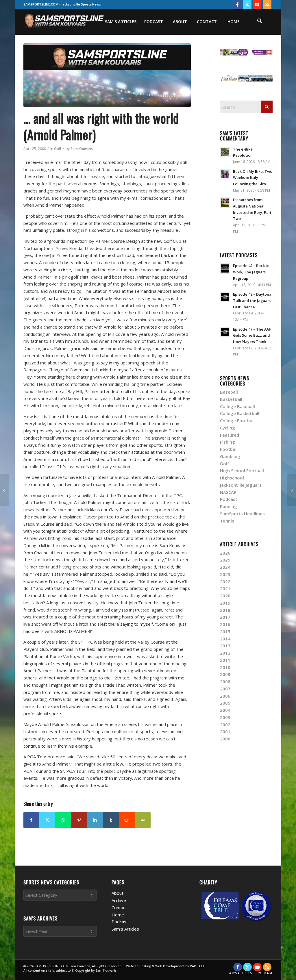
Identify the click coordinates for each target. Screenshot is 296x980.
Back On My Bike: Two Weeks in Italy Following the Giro (252, 177)
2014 (225, 639)
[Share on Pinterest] (79, 820)
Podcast (228, 499)
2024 (225, 567)
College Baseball (237, 406)
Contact (119, 907)
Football (229, 449)
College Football (237, 420)
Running (228, 506)
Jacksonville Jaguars (241, 485)
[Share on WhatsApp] (63, 820)
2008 (225, 681)
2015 (225, 631)
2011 (225, 660)
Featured (229, 435)
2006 (225, 696)
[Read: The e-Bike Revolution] (225, 152)
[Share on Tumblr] (111, 820)
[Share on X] (47, 820)
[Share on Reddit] (127, 820)
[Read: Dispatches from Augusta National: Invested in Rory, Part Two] (225, 202)
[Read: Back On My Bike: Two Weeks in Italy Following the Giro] (225, 174)
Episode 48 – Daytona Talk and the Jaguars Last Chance (252, 300)
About (117, 893)
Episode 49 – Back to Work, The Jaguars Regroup (251, 272)
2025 (225, 560)
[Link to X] (247, 4)
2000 (225, 739)
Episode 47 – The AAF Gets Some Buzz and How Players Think (252, 335)
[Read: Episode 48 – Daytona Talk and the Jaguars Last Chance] (225, 297)
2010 (225, 667)
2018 (225, 610)
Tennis (227, 521)
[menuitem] (120, 21)
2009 (225, 674)
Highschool (232, 478)
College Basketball (239, 413)
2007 (225, 689)
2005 (225, 703)
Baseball (229, 392)
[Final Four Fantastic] (4, 490)
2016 (225, 624)
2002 (225, 724)
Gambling (230, 456)
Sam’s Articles (125, 929)
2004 (225, 710)
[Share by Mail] (143, 820)
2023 (225, 574)
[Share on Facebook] (31, 820)
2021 (225, 588)
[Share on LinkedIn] (95, 820)
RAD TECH (197, 966)
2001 (225, 731)
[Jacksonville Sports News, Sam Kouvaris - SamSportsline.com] (107, 75)
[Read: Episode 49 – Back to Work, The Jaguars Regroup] (225, 268)
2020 (225, 596)
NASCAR (228, 492)
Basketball (231, 399)
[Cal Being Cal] (291, 490)
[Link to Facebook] (237, 4)
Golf (57, 148)
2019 (225, 603)
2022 (225, 581)
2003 (225, 717)
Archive (119, 900)
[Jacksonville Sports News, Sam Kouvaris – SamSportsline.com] (63, 21)
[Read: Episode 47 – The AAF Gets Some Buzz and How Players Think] (225, 332)
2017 (225, 617)
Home (118, 915)
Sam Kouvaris (82, 148)
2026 (225, 553)
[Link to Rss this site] (267, 4)
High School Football (242, 470)
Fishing (227, 442)
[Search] (260, 21)
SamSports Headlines (242, 513)
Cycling (227, 428)
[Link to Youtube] (257, 4)
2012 (225, 653)
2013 (225, 646)
